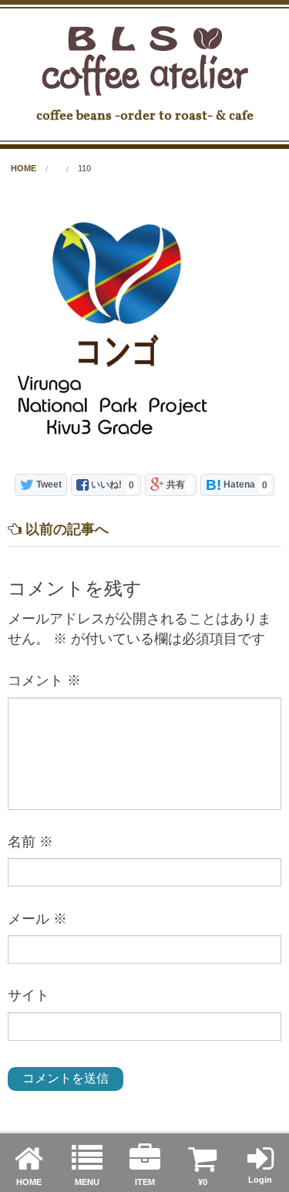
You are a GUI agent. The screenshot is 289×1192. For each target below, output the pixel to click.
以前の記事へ (65, 529)
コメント (44, 680)
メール (37, 919)
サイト (28, 995)
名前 (30, 841)
